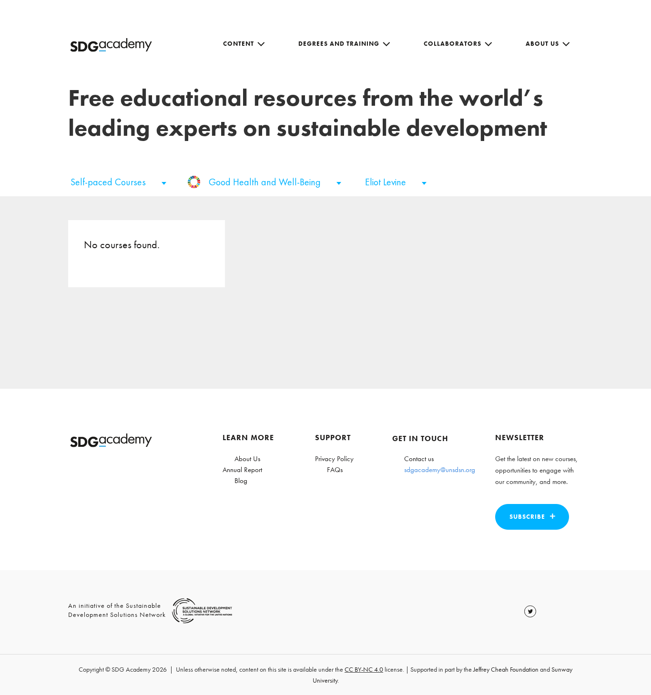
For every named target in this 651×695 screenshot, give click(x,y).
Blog (240, 480)
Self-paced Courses (109, 182)
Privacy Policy (334, 458)
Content (238, 44)
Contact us (419, 458)
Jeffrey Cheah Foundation (506, 669)
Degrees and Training (338, 44)
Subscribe (527, 517)
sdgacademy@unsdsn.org (439, 469)
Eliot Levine (386, 182)
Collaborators (452, 44)
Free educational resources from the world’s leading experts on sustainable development (307, 112)
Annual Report (242, 469)
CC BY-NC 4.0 (364, 669)
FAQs (335, 469)
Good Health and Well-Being (266, 182)
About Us (542, 44)
